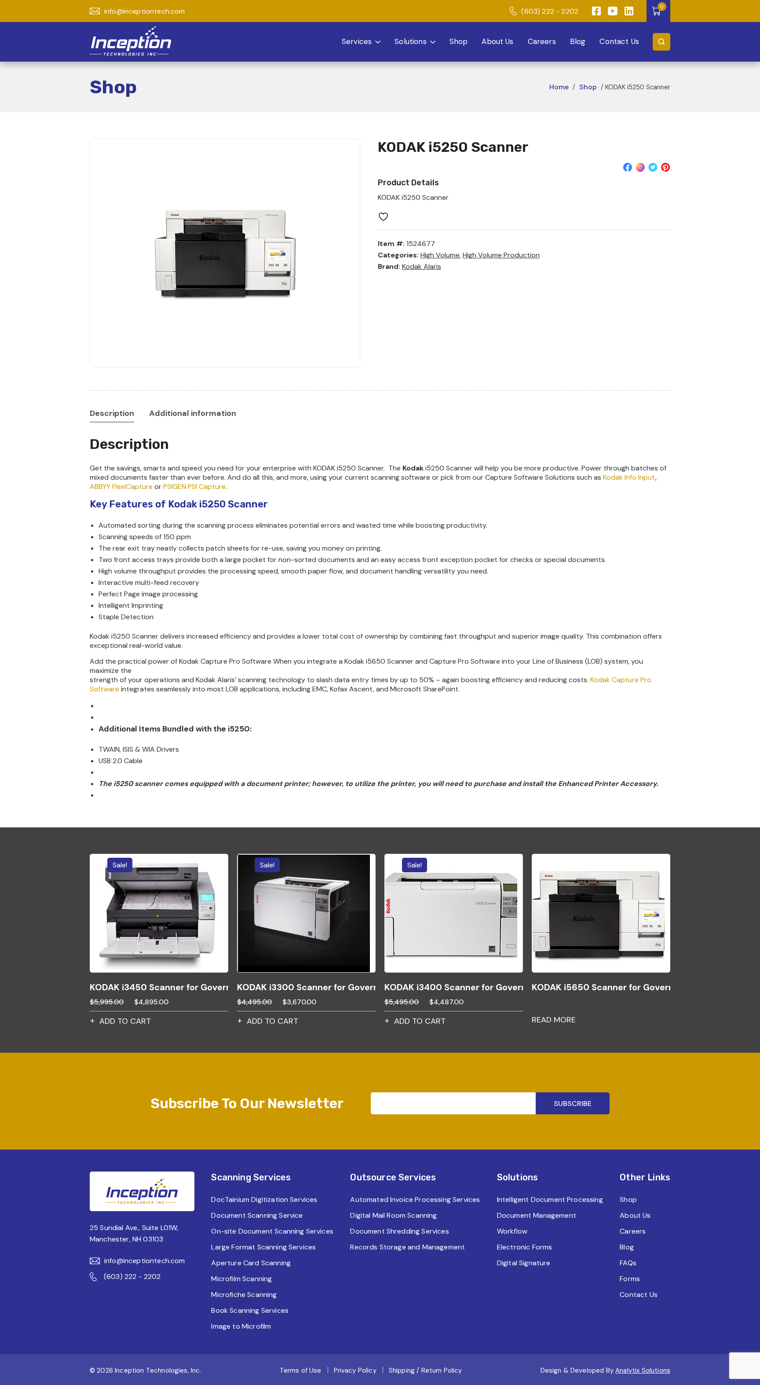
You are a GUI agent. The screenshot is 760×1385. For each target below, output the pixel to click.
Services (357, 41)
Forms (630, 1278)
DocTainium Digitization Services (264, 1199)
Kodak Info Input (629, 477)
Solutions (410, 41)
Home (559, 87)
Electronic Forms (524, 1247)
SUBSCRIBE (573, 1103)
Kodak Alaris (421, 266)
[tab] (112, 413)
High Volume (440, 255)
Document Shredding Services (399, 1231)
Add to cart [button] (125, 1021)
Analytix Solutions (642, 1370)
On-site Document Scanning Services (272, 1231)
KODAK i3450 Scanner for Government (159, 987)
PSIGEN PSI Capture (194, 486)
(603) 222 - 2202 (549, 11)
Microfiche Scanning (244, 1294)
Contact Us (619, 41)
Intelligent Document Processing (550, 1199)
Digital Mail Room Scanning (393, 1215)
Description (112, 413)
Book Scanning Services (250, 1310)
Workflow (512, 1231)
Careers (542, 41)
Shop (458, 41)
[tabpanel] (225, 253)
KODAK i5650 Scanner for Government (601, 987)
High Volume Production (501, 255)
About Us (497, 41)
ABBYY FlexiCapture (121, 486)
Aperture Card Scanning (251, 1262)
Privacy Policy (355, 1370)
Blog (578, 41)
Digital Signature (524, 1262)
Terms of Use (301, 1370)
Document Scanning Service (257, 1215)
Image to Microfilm (241, 1326)
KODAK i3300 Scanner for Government (306, 987)
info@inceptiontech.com (144, 11)
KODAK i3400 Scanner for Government (453, 987)
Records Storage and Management (407, 1247)
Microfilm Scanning (241, 1278)
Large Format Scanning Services (263, 1247)
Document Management (536, 1215)
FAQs (628, 1262)
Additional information (192, 413)
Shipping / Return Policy (425, 1370)
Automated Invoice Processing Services (415, 1199)
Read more (554, 1019)
